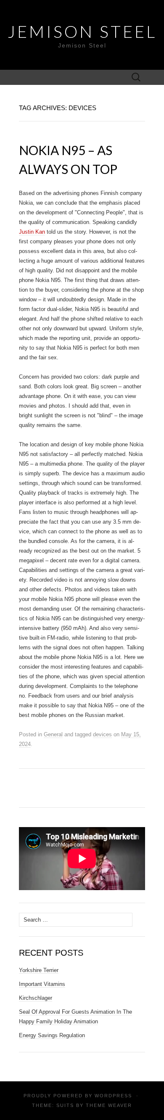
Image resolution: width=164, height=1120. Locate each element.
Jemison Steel (82, 31)
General (53, 734)
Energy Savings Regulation (52, 1035)
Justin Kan (32, 232)
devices (102, 734)
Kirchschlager (35, 998)
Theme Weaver (109, 1105)
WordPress (113, 1095)
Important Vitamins (42, 984)
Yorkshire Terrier (38, 970)
